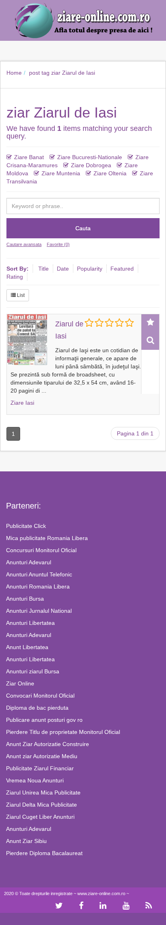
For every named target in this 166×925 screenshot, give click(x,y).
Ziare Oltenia (110, 173)
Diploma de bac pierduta (37, 707)
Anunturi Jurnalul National (39, 611)
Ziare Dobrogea (91, 165)
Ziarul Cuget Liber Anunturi (40, 817)
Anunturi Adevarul (28, 562)
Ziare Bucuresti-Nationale (89, 157)
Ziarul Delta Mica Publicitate (41, 804)
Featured (122, 268)
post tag (39, 72)
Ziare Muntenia (61, 173)
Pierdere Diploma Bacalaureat (44, 853)
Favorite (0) (58, 244)
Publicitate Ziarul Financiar (40, 768)
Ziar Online (20, 683)
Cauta (83, 228)
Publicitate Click (26, 526)
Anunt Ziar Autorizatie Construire (47, 744)
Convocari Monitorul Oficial (40, 695)
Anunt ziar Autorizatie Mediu (41, 756)
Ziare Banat (29, 157)
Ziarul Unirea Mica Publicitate (43, 792)
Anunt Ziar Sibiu (26, 841)
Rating (14, 276)
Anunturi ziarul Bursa (32, 671)
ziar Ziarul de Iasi (73, 72)
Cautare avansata (24, 244)
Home (14, 72)
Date (63, 268)
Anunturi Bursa (25, 598)
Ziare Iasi (22, 402)
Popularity (89, 268)
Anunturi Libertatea (30, 623)
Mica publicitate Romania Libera (47, 538)
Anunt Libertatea (27, 647)
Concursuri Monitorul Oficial (41, 550)
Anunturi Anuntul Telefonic (39, 574)
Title (43, 268)
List (20, 295)
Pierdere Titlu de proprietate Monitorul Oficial (63, 732)
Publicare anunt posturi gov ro (44, 720)
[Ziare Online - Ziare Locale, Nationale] (83, 20)
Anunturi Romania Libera (38, 586)
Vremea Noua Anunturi (35, 780)
